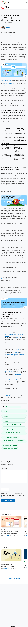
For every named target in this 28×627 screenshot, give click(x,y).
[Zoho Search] (26, 2)
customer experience (9, 83)
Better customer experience (13, 406)
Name (2, 486)
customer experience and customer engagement (11, 415)
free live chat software (6, 399)
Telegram (7, 355)
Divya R (8, 27)
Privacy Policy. (5, 496)
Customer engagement (6, 80)
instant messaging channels (11, 354)
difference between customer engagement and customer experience (14, 428)
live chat (17, 349)
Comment (4, 468)
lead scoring (19, 337)
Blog (9, 2)
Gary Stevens (6, 568)
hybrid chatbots (18, 374)
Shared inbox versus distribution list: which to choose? (9, 565)
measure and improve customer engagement (15, 389)
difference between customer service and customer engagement (13, 433)
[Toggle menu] (26, 7)
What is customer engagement (10, 448)
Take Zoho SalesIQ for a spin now (8, 395)
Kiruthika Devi (6, 535)
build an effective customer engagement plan (11, 278)
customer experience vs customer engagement (11, 420)
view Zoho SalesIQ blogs (13, 578)
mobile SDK (16, 352)
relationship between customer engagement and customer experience (13, 441)
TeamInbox (4, 563)
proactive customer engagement (10, 437)
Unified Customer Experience (10, 445)
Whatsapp (22, 354)
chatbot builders (9, 371)
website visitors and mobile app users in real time (14, 335)
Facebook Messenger (14, 355)
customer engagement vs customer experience (11, 411)
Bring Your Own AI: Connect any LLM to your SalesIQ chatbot (10, 532)
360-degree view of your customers (16, 379)
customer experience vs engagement (12, 424)
